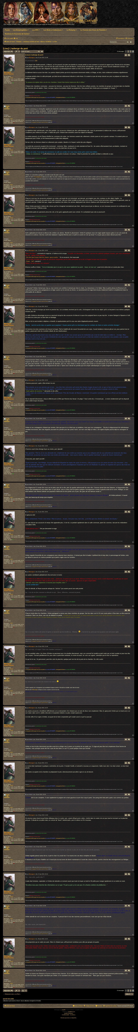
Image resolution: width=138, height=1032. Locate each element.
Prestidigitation (38, 176)
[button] (133, 51)
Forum (7, 30)
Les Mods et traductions (53, 30)
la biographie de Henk (60, 97)
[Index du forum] (52, 14)
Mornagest (7, 72)
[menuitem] (16, 38)
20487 (11, 77)
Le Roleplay (71, 30)
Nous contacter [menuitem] (79, 1005)
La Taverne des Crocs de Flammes (93, 30)
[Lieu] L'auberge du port (15, 48)
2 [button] (128, 51)
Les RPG (35, 30)
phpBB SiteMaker (68, 1013)
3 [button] (130, 51)
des (36, 60)
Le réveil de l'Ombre (44, 122)
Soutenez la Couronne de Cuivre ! (17, 34)
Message (34, 689)
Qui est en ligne (8, 998)
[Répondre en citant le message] (125, 55)
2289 (11, 118)
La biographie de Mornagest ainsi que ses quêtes (35, 97)
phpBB (63, 1009)
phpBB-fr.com (71, 1011)
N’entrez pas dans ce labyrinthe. (69, 1017)
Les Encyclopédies (20, 30)
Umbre (6, 115)
